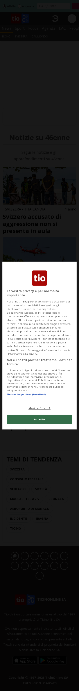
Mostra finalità (40, 408)
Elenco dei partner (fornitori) (26, 394)
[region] (39, 345)
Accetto (39, 419)
